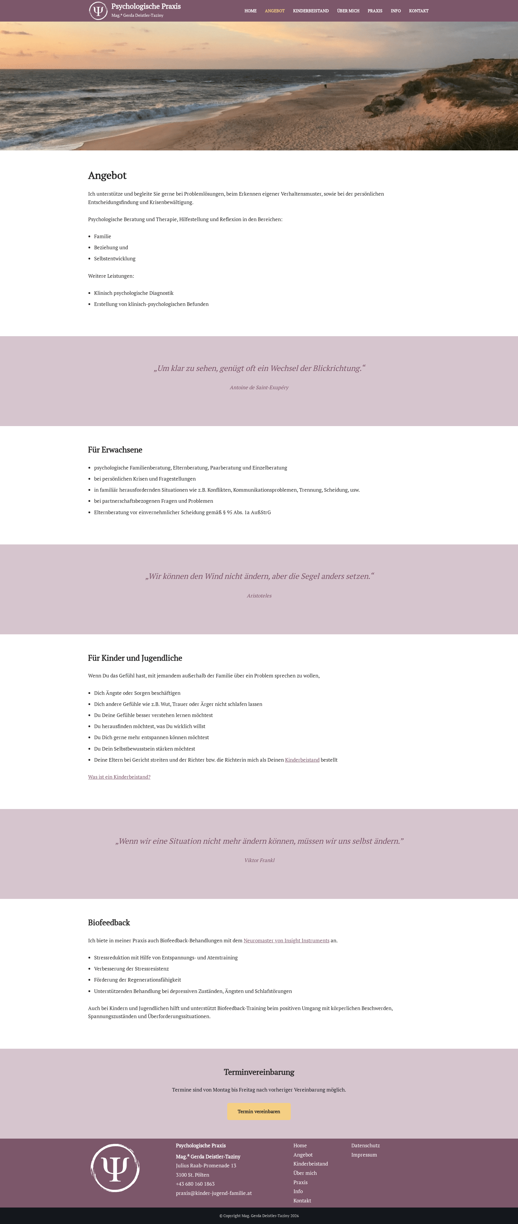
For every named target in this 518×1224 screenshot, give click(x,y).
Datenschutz (365, 1145)
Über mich (348, 10)
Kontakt (419, 10)
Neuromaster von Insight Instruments (286, 940)
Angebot (275, 10)
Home (251, 10)
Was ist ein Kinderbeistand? (119, 776)
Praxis (375, 10)
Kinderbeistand (311, 10)
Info (396, 10)
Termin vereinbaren (259, 1111)
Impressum (364, 1154)
